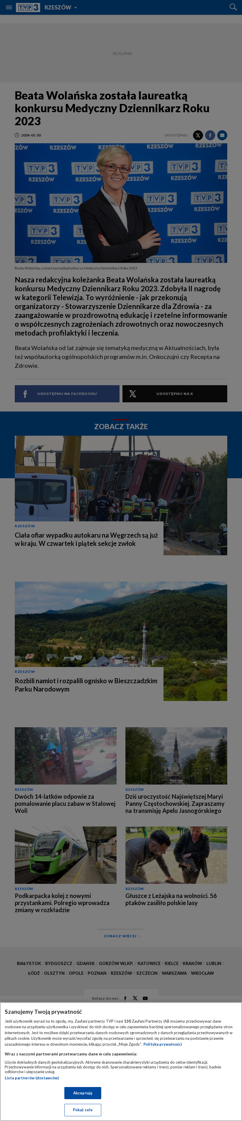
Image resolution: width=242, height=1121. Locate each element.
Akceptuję (82, 1093)
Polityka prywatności (162, 1044)
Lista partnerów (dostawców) (32, 1078)
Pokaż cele (83, 1109)
